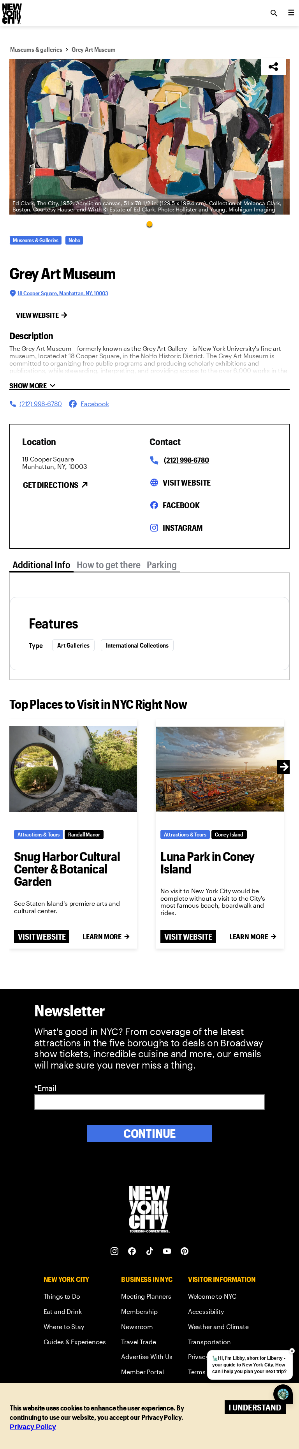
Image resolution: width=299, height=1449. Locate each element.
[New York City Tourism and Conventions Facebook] (132, 1251)
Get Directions (50, 484)
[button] (149, 137)
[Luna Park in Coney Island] (219, 769)
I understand (255, 1407)
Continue (149, 1133)
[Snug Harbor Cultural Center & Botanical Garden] (73, 769)
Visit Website (186, 482)
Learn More (102, 936)
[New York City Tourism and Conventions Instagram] (115, 1251)
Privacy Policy (33, 1427)
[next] (284, 767)
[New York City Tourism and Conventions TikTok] (150, 1251)
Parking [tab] (162, 564)
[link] (75, 1297)
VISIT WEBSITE (41, 936)
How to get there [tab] (109, 564)
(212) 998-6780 (186, 460)
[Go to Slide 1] (149, 223)
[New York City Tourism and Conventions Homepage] (149, 1210)
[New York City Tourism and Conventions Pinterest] (185, 1251)
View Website (37, 315)
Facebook (181, 505)
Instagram (183, 527)
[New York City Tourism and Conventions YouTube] (167, 1251)
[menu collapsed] (291, 13)
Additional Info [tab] (41, 564)
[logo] (11, 11)
